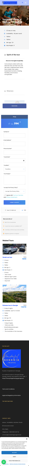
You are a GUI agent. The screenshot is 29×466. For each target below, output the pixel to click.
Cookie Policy (6, 464)
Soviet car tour (7, 257)
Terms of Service (18, 195)
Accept (14, 452)
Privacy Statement (11, 197)
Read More (14, 106)
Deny (14, 456)
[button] (27, 439)
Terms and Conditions (8, 389)
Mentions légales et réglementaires (17, 464)
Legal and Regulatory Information (11, 395)
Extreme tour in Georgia (10, 305)
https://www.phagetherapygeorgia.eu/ (13, 378)
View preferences (14, 461)
